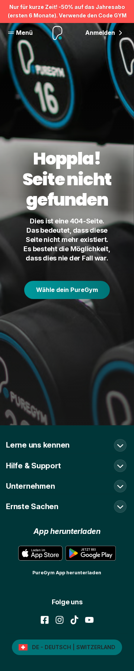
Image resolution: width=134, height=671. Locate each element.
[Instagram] (59, 619)
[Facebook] (44, 619)
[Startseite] (57, 32)
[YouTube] (89, 619)
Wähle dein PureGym (67, 289)
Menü (24, 32)
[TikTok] (74, 619)
